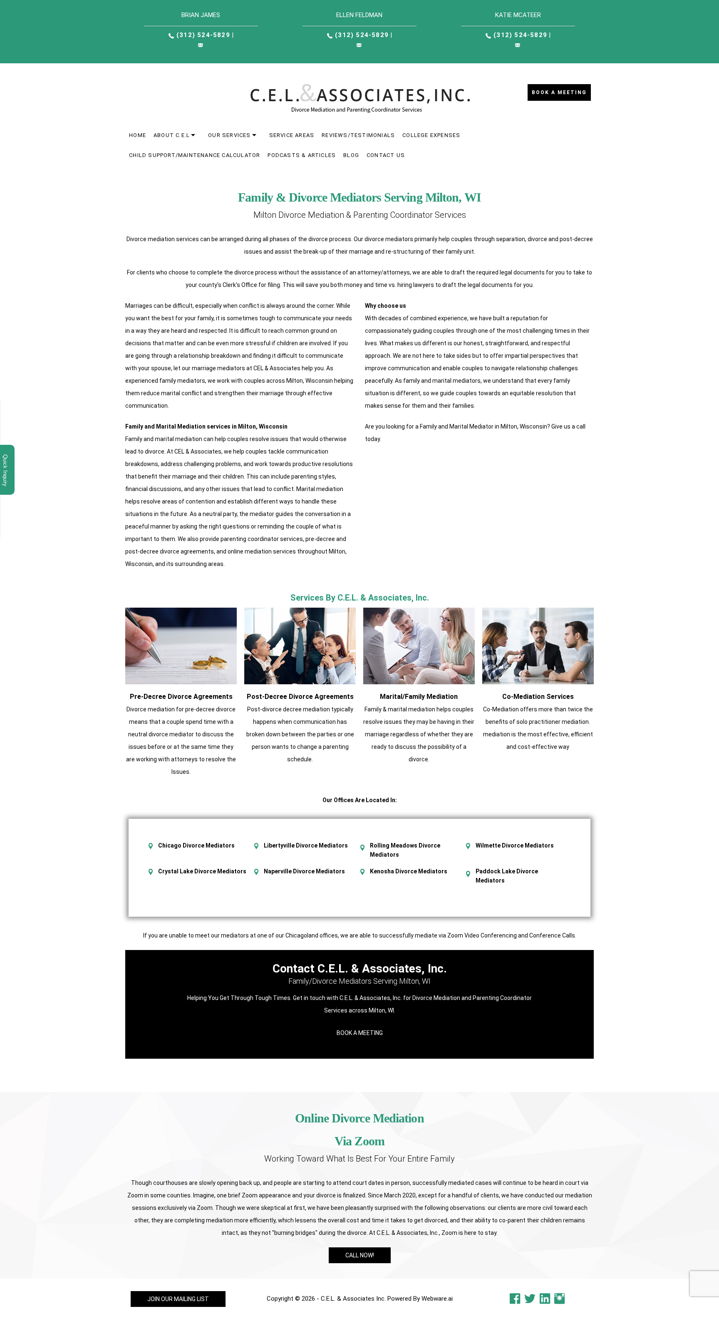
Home (137, 135)
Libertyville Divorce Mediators (306, 845)
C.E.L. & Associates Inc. (353, 1298)
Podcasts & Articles (302, 155)
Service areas (292, 135)
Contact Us (386, 155)
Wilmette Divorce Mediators (515, 845)
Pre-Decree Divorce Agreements (181, 697)
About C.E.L (172, 135)
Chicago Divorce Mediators (196, 845)
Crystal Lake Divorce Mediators (202, 871)
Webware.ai (437, 1298)
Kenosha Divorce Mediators (408, 871)
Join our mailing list (178, 1299)
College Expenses (431, 135)
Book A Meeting (360, 1033)
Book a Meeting (559, 92)
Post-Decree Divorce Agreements (300, 697)
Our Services (229, 135)
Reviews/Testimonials (358, 135)
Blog (351, 155)
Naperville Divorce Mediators (304, 871)
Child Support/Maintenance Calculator (194, 155)
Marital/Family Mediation (419, 697)
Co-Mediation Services (538, 697)
